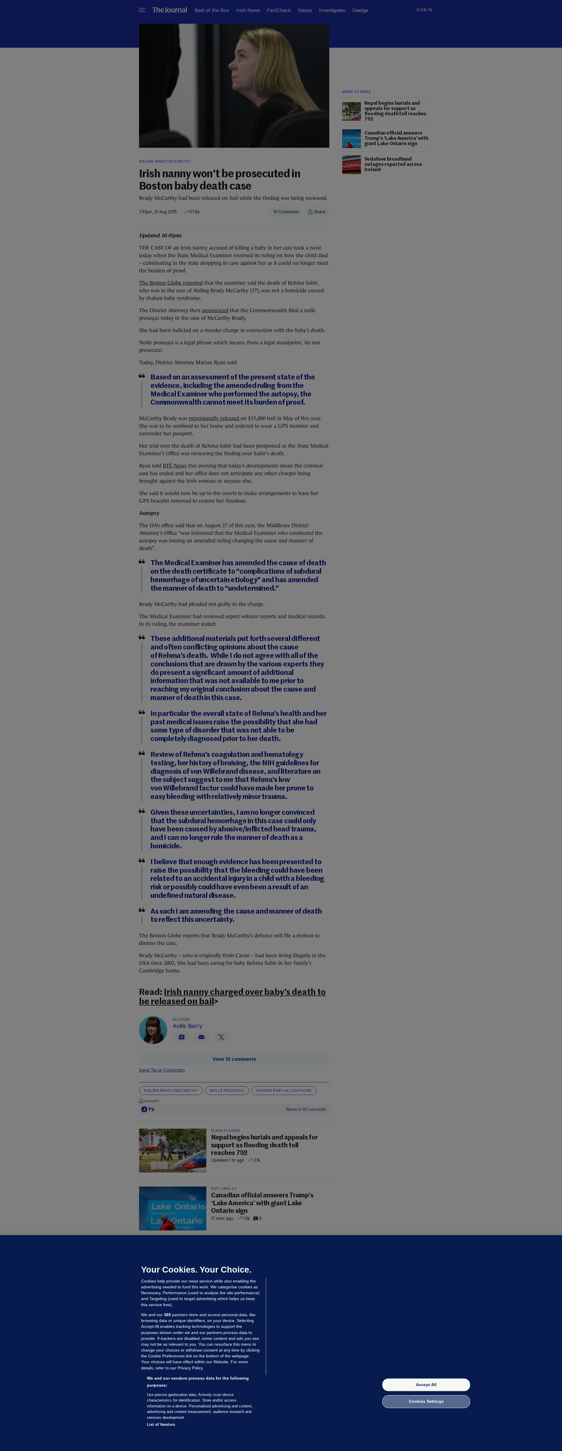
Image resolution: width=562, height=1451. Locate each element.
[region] (281, 1343)
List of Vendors (161, 1424)
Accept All (426, 1384)
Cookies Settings (426, 1401)
